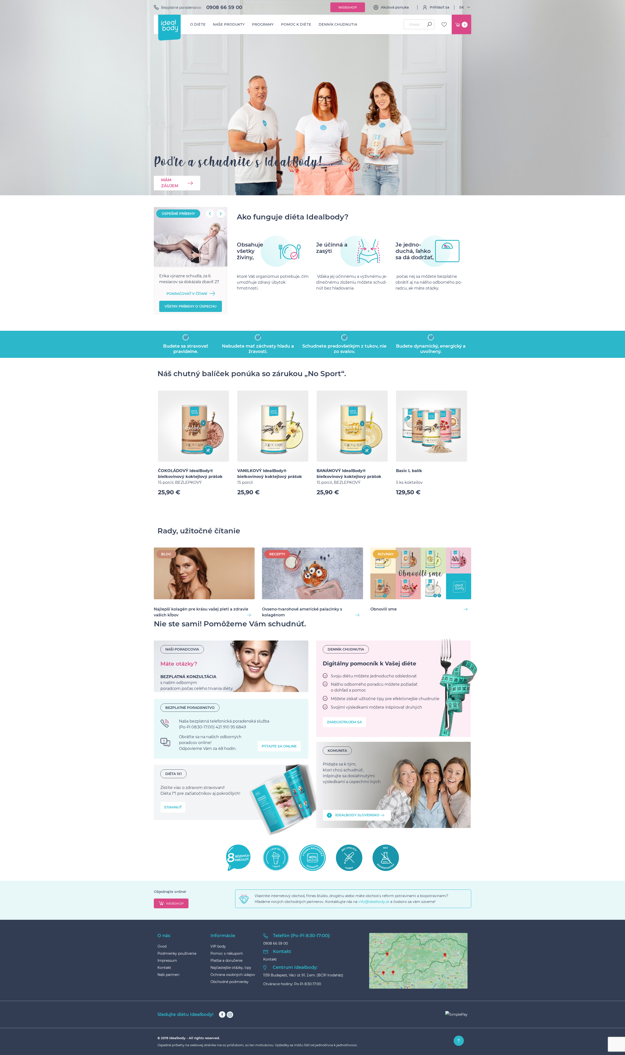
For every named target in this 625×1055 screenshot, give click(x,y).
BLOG (166, 554)
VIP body (218, 946)
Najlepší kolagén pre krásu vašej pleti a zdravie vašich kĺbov (201, 612)
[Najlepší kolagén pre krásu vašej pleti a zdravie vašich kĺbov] (204, 574)
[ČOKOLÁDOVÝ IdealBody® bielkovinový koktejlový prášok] (193, 426)
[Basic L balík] (431, 426)
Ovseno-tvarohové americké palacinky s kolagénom (302, 612)
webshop (175, 903)
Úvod (162, 946)
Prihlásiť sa (439, 7)
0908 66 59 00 (224, 7)
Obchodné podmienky (229, 982)
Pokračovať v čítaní (187, 293)
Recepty (277, 554)
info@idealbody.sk (373, 902)
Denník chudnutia (338, 24)
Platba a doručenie (226, 960)
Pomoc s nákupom (226, 953)
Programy (263, 24)
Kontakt (164, 967)
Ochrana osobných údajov (232, 974)
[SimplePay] (456, 1014)
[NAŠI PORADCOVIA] (231, 667)
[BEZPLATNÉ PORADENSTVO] (231, 729)
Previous (210, 213)
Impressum (167, 960)
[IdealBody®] (169, 26)
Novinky (386, 554)
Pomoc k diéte (296, 24)
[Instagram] (230, 1014)
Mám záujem (169, 183)
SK (461, 7)
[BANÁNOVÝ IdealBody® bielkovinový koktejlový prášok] (352, 426)
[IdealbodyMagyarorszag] (393, 785)
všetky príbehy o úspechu (191, 306)
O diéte (198, 24)
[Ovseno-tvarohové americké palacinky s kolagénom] (312, 574)
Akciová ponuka (395, 7)
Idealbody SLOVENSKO (357, 815)
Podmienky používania (176, 953)
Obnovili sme (383, 609)
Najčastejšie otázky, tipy (230, 967)
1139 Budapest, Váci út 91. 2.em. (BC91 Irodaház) (303, 975)
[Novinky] (420, 574)
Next (221, 213)
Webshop (347, 7)
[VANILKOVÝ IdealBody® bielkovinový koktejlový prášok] (272, 426)
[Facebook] (222, 1014)
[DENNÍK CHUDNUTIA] (393, 689)
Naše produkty (229, 24)
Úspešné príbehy (178, 213)
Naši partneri (168, 974)
